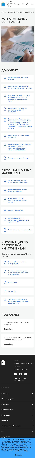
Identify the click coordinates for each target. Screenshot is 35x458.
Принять (18, 455)
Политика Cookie (21, 451)
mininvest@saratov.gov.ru (24, 363)
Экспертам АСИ (19, 4)
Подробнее (8, 329)
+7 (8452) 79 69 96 (10, 2)
